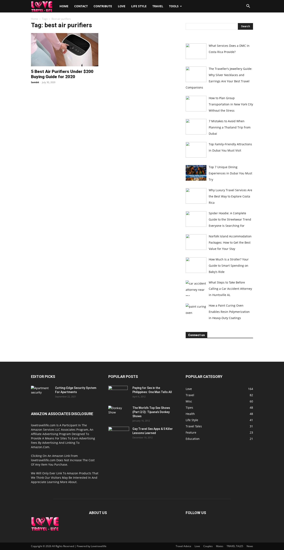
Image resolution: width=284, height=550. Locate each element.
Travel (157, 6)
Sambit (35, 82)
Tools (174, 6)
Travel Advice (183, 546)
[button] (248, 7)
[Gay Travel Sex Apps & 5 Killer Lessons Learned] (118, 434)
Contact (81, 6)
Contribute (103, 6)
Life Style (139, 6)
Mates (219, 546)
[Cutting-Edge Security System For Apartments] (41, 393)
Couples (208, 546)
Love (121, 6)
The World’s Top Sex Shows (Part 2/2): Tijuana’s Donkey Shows (151, 412)
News (250, 546)
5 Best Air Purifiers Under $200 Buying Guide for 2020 (62, 74)
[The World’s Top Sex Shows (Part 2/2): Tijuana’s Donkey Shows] (118, 413)
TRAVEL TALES (235, 546)
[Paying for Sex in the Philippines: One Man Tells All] (118, 393)
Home (63, 6)
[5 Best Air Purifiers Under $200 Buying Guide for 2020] (64, 49)
